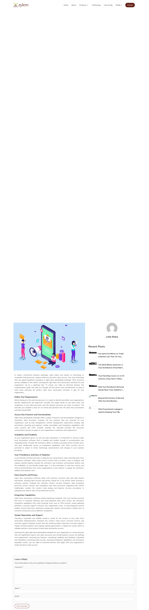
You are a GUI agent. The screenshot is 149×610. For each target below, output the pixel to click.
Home (66, 5)
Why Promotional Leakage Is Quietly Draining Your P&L (110, 410)
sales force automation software (58, 380)
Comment (19, 567)
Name (17, 588)
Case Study (108, 5)
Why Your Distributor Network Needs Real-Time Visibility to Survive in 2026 (111, 388)
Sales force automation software (27, 418)
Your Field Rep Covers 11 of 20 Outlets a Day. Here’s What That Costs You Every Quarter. (111, 377)
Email (17, 596)
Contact (130, 5)
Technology (96, 5)
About (73, 5)
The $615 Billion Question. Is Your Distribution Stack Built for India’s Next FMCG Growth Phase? (110, 366)
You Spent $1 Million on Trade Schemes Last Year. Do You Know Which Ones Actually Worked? (111, 355)
